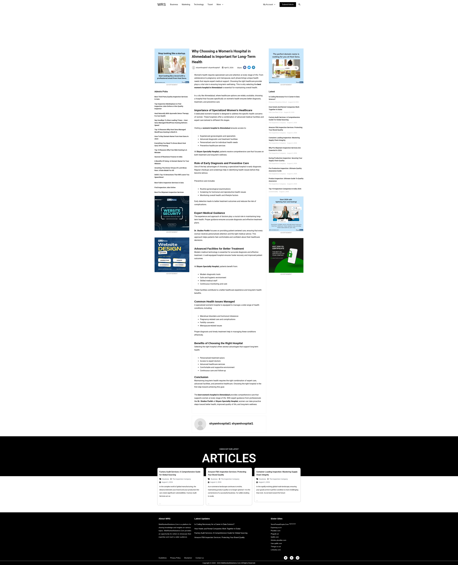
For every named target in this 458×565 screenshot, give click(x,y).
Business (174, 4)
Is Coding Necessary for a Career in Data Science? (214, 524)
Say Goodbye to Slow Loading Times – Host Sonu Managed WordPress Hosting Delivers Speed (171, 122)
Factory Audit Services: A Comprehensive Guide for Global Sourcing (220, 533)
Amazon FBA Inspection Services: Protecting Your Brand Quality (219, 537)
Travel (210, 4)
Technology (199, 4)
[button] (288, 4)
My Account (268, 4)
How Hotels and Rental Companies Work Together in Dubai (217, 529)
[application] (222, 4)
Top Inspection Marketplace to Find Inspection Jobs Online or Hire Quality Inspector (168, 106)
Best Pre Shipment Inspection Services (169, 192)
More (219, 4)
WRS (161, 4)
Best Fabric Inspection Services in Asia (169, 183)
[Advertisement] (229, 27)
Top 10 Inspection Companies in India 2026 (285, 189)
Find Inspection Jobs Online (165, 187)
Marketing (186, 4)
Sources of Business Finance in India (168, 157)
